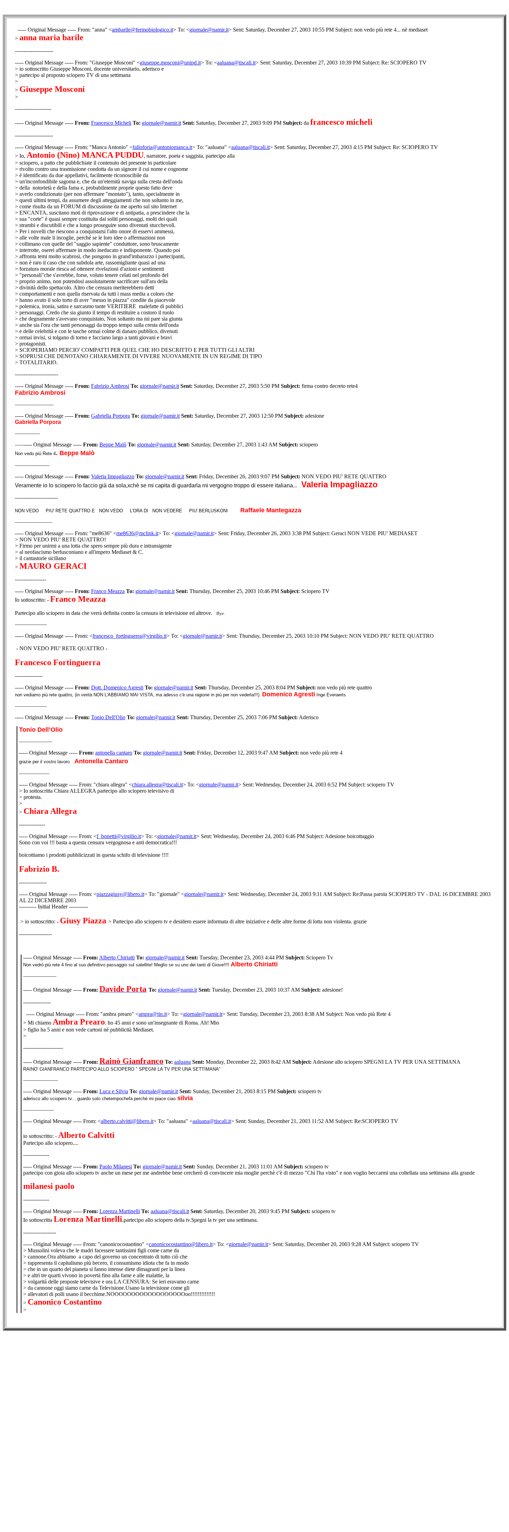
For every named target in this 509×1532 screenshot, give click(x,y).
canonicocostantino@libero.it (181, 1244)
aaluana (182, 1062)
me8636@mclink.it (137, 533)
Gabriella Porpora (110, 416)
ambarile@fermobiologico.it (142, 30)
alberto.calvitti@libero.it (127, 1121)
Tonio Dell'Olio (108, 717)
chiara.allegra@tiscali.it (157, 784)
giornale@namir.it (209, 30)
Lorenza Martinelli (119, 1211)
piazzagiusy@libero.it (120, 894)
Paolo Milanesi (115, 1166)
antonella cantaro (113, 753)
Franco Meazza (108, 591)
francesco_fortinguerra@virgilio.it (129, 636)
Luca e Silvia (113, 1091)
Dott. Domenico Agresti (117, 687)
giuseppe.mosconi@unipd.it (170, 63)
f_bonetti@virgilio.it (119, 836)
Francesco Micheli (111, 123)
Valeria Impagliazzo (112, 476)
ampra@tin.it (153, 1014)
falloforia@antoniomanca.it (162, 147)
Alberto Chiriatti (117, 957)
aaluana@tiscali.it (236, 63)
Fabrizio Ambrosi (110, 386)
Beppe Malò (112, 444)
